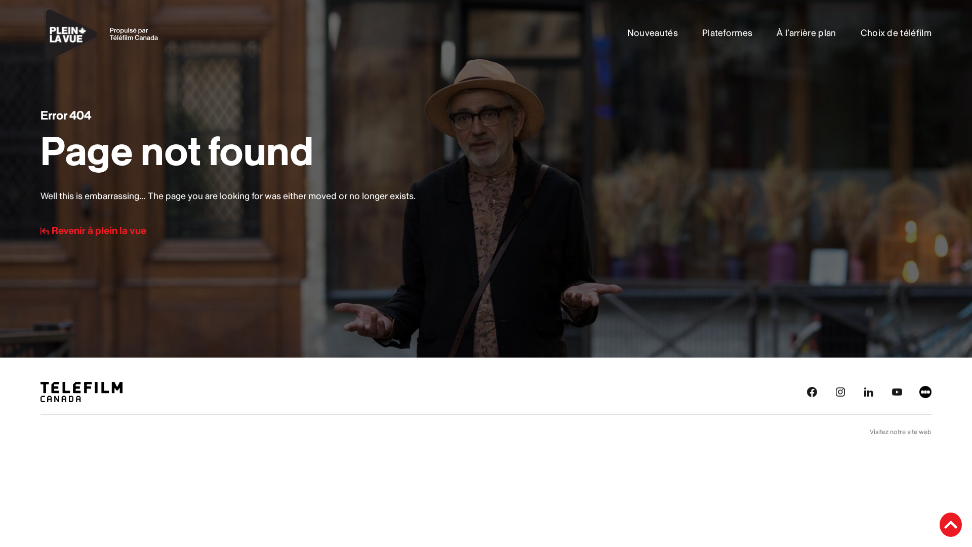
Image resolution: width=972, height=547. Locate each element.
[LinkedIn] (869, 391)
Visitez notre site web (901, 432)
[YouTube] (897, 391)
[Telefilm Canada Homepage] (81, 391)
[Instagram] (840, 391)
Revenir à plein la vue (99, 231)
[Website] (925, 391)
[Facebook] (812, 391)
